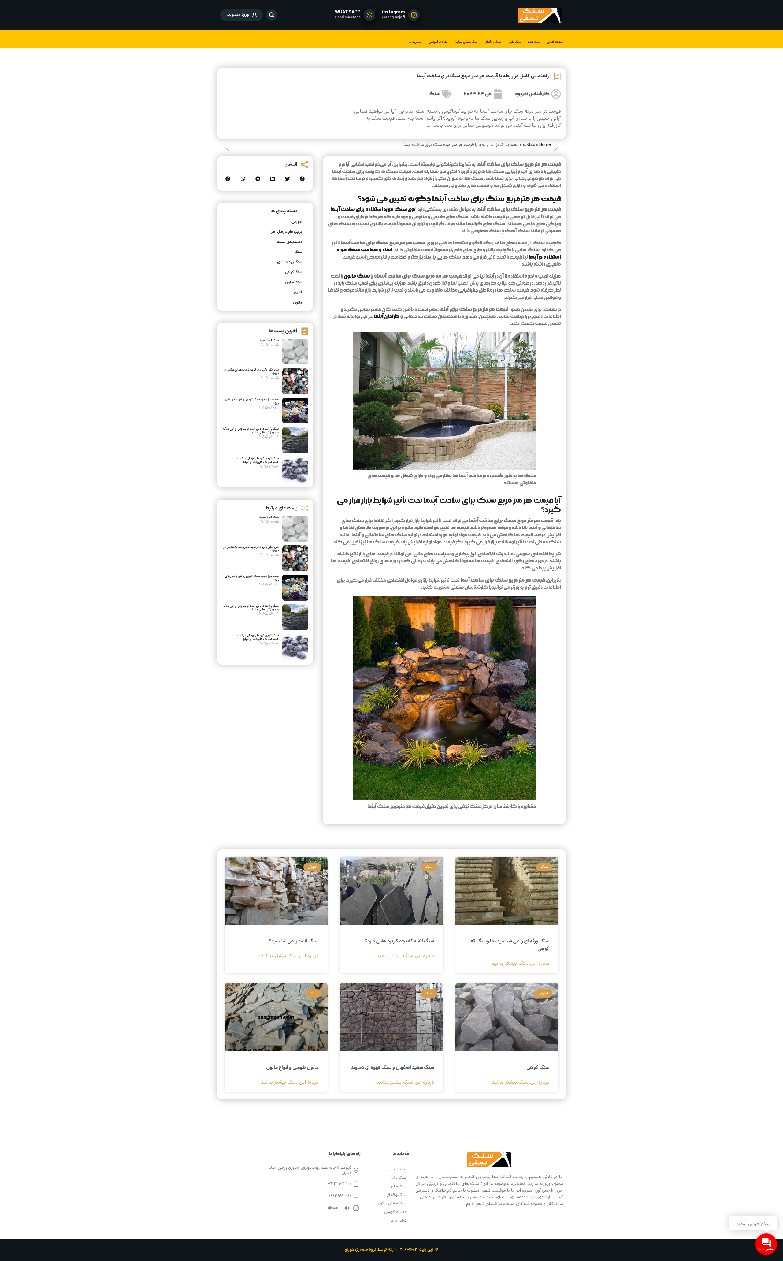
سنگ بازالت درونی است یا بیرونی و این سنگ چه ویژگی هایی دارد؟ (251, 431)
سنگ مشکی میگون (466, 42)
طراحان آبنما (386, 316)
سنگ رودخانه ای (289, 262)
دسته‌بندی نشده (289, 242)
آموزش (296, 222)
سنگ (434, 94)
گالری (298, 292)
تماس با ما (415, 42)
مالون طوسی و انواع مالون (292, 1067)
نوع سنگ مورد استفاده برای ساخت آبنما (373, 209)
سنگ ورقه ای (492, 42)
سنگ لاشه (534, 42)
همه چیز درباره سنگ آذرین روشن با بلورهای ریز (252, 401)
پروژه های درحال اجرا (286, 232)
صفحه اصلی (555, 42)
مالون (297, 302)
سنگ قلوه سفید (269, 340)
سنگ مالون (514, 42)
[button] (271, 15)
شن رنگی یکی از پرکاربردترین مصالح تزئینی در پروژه (251, 371)
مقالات (529, 145)
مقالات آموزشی (438, 42)
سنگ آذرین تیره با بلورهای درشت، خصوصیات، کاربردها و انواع (258, 460)
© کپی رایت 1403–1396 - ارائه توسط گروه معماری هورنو (391, 1250)
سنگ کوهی (293, 272)
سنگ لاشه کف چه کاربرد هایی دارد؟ (399, 941)
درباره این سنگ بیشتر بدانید (520, 963)
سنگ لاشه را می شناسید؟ (293, 941)
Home (545, 145)
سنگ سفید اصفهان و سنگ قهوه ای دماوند (392, 1067)
